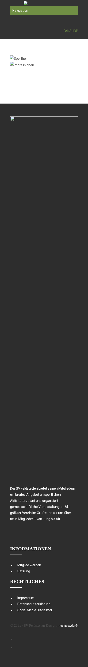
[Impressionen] (35, 65)
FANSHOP (71, 31)
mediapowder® (68, 625)
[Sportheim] (35, 59)
